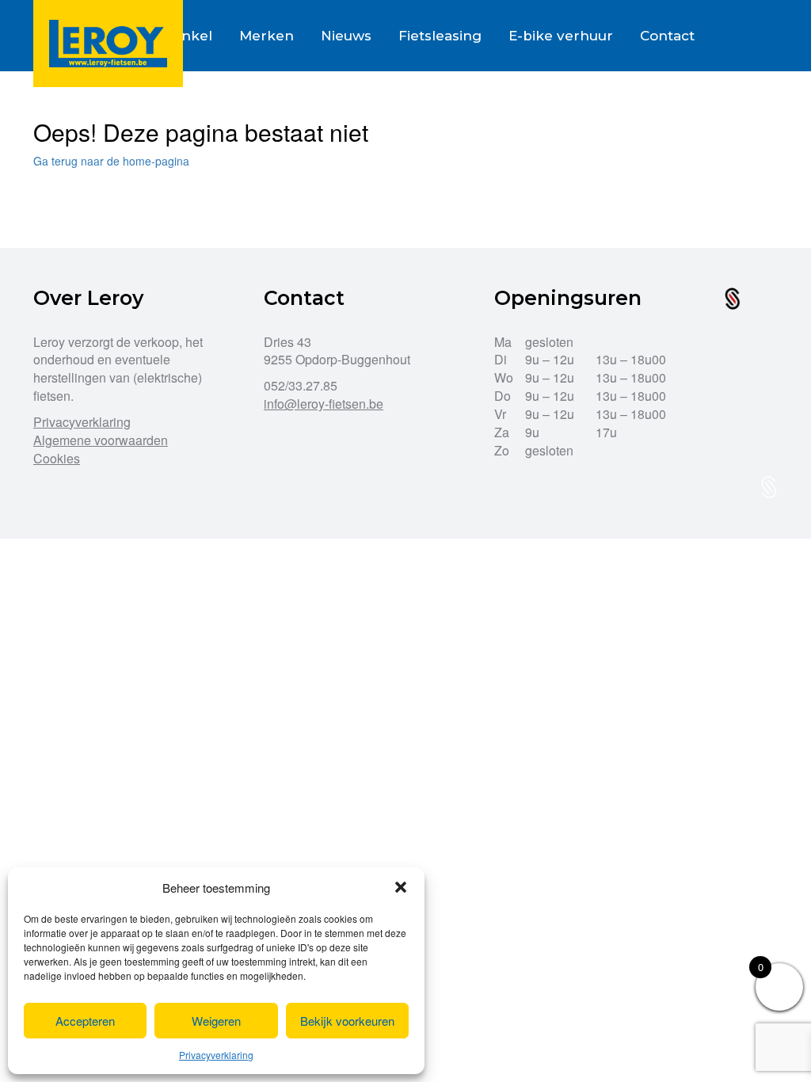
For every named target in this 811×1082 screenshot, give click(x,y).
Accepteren (85, 1020)
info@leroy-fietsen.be (323, 403)
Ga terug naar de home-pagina (111, 161)
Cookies (56, 458)
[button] (401, 887)
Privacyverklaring (216, 1054)
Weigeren (216, 1020)
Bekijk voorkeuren (347, 1020)
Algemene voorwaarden (100, 440)
